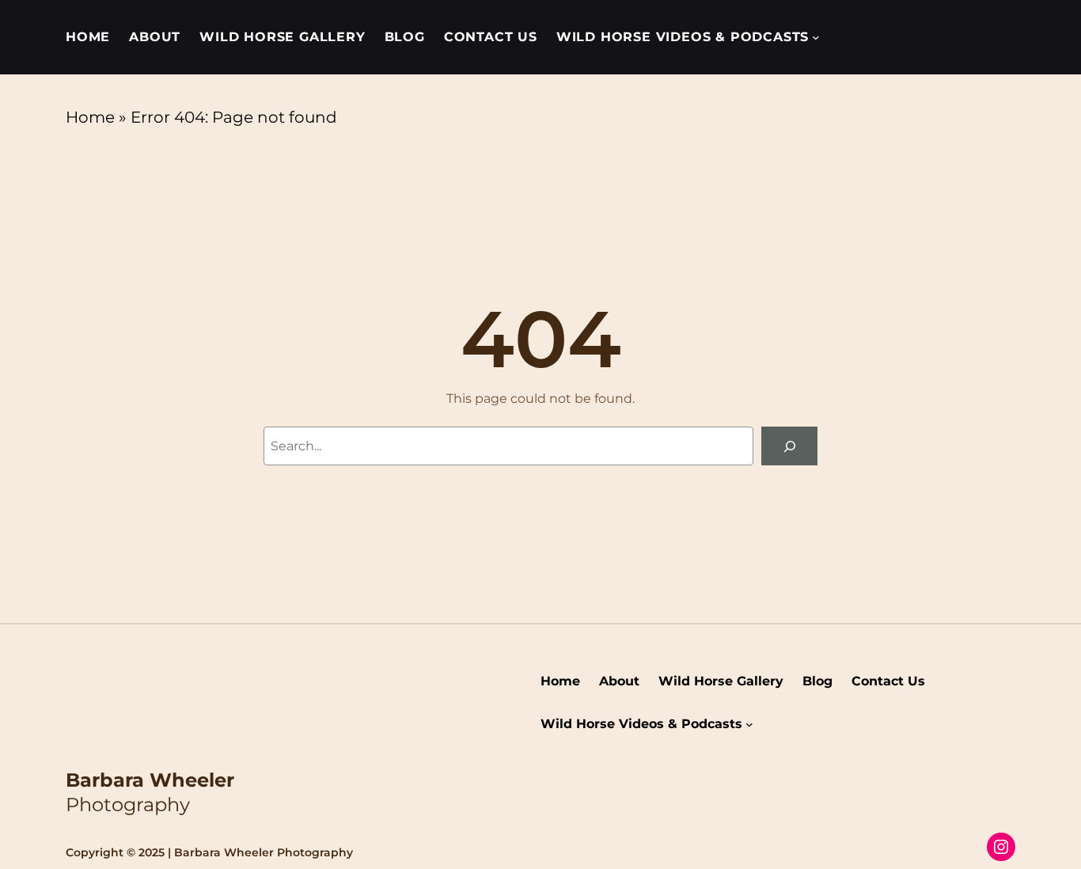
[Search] (789, 446)
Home (90, 117)
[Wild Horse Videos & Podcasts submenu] (816, 37)
